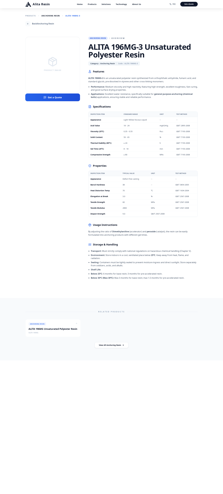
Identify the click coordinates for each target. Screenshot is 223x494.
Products (92, 4)
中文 (174, 4)
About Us (136, 4)
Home (80, 4)
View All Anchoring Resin (110, 345)
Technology (121, 4)
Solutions (106, 4)
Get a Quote (189, 4)
